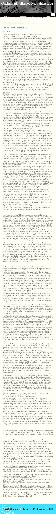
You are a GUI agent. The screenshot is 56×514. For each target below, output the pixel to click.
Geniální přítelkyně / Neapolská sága (27, 3)
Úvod (4, 23)
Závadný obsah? (29, 509)
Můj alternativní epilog (15, 23)
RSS (51, 509)
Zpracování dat (42, 509)
